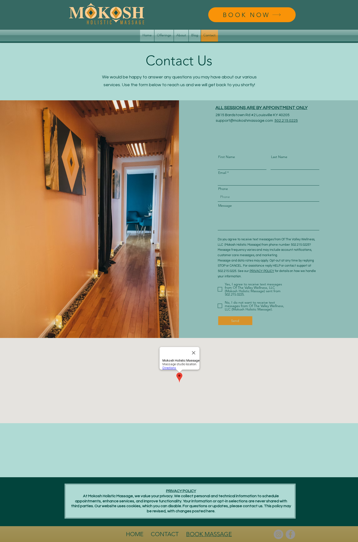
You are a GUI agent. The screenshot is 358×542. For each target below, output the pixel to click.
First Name (226, 157)
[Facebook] (290, 534)
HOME (135, 534)
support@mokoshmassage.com (244, 120)
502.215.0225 (286, 120)
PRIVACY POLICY (262, 271)
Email (222, 172)
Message (225, 205)
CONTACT (165, 534)
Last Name (279, 157)
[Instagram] (278, 534)
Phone (223, 188)
